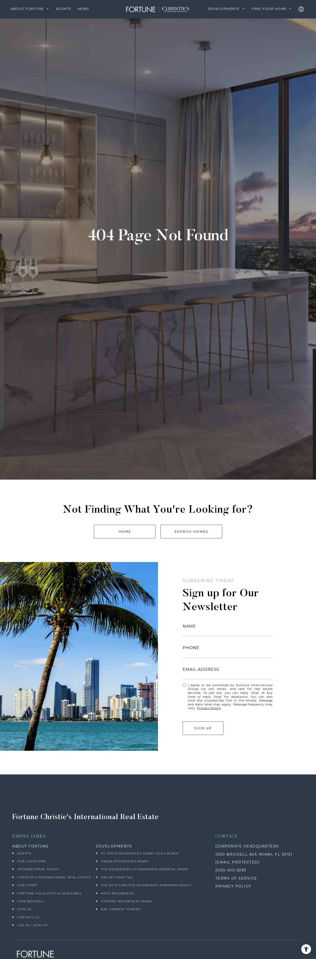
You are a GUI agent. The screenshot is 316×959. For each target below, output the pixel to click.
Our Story (27, 885)
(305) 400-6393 (230, 870)
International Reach (38, 869)
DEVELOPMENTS (114, 846)
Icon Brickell (31, 901)
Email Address (201, 669)
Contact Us (28, 917)
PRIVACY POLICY (233, 886)
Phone (191, 647)
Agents (24, 853)
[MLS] (302, 9)
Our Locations (31, 861)
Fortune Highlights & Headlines (49, 893)
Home (124, 531)
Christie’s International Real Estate (54, 877)
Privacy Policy (209, 708)
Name (189, 626)
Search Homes (191, 531)
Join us (24, 909)
